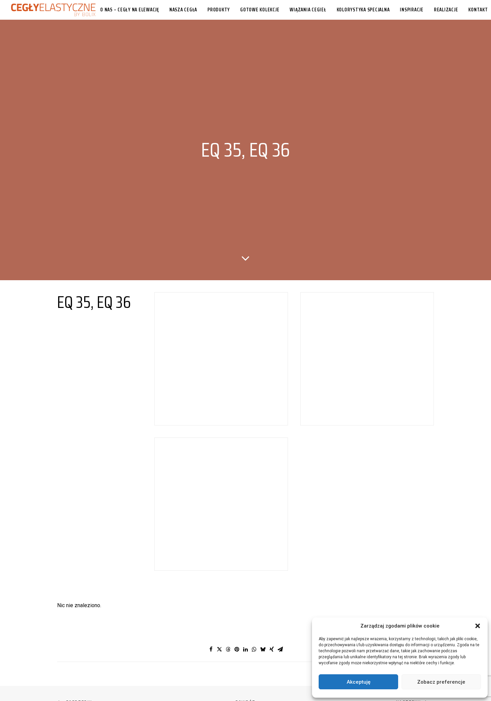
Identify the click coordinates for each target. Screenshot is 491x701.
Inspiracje (412, 10)
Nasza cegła (183, 10)
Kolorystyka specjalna (363, 10)
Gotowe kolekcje (259, 10)
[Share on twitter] (219, 649)
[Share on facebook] (211, 649)
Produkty (218, 10)
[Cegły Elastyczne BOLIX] (53, 9)
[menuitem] (130, 9)
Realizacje (446, 10)
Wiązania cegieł (308, 10)
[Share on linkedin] (245, 649)
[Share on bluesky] (263, 649)
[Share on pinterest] (237, 649)
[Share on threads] (228, 649)
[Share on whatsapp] (254, 649)
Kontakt (478, 10)
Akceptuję (358, 682)
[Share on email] (280, 649)
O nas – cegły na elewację (129, 10)
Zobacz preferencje (441, 682)
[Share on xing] (272, 649)
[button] (477, 626)
